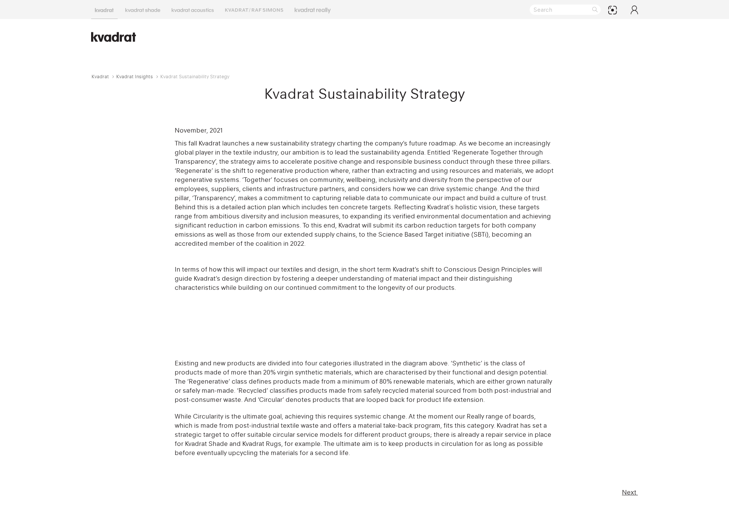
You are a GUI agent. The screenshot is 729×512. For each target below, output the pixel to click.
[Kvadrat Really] (313, 9)
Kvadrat (100, 76)
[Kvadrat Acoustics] (193, 9)
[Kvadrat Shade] (143, 9)
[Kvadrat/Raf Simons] (254, 9)
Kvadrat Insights (134, 76)
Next (630, 492)
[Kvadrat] (104, 9)
